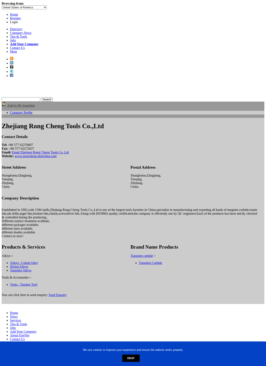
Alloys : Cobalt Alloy (24, 263)
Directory (16, 29)
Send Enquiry (58, 295)
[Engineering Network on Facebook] (11, 75)
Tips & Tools (18, 36)
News (14, 316)
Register (15, 18)
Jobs (13, 40)
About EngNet (19, 335)
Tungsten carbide (142, 256)
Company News (20, 33)
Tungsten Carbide (150, 263)
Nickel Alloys (19, 266)
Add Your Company (23, 331)
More (13, 51)
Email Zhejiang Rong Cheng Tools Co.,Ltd (40, 152)
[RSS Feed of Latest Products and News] (11, 59)
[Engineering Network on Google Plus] (11, 67)
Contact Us (17, 48)
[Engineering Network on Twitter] (11, 71)
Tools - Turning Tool (23, 284)
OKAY (131, 358)
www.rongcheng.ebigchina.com (36, 156)
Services (15, 320)
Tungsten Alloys (20, 270)
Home (14, 14)
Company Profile (21, 112)
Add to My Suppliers (21, 105)
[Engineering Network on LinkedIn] (11, 63)
